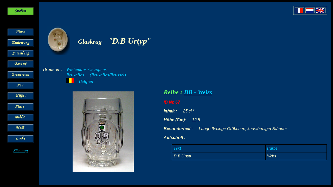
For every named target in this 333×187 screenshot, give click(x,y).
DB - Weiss (198, 92)
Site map (21, 150)
